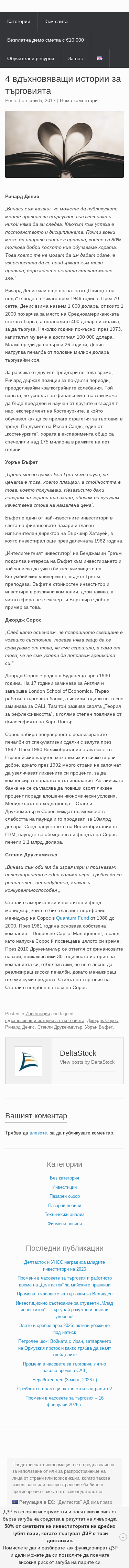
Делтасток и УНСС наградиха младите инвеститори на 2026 (64, 1266)
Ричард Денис (20, 1027)
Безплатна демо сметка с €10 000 (45, 40)
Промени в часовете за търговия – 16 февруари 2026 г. (64, 1401)
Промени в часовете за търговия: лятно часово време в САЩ (64, 1367)
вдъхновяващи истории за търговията (44, 1020)
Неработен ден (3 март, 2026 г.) (64, 1379)
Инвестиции (37, 1013)
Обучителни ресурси (30, 58)
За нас (75, 58)
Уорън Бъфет (99, 1027)
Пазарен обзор (65, 1196)
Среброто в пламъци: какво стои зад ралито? (64, 1388)
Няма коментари (79, 100)
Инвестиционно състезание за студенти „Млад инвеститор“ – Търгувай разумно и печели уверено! (64, 1310)
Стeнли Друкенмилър (59, 1027)
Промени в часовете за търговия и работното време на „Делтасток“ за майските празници (65, 1281)
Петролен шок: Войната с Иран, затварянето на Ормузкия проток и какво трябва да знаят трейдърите (64, 1348)
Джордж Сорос (102, 1020)
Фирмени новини (64, 1223)
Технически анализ (64, 1214)
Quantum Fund (72, 918)
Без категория (64, 1178)
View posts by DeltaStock (87, 1062)
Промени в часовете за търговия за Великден (64, 1293)
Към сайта (56, 21)
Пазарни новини (64, 1205)
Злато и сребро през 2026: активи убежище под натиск (64, 1329)
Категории (18, 21)
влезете (38, 1133)
